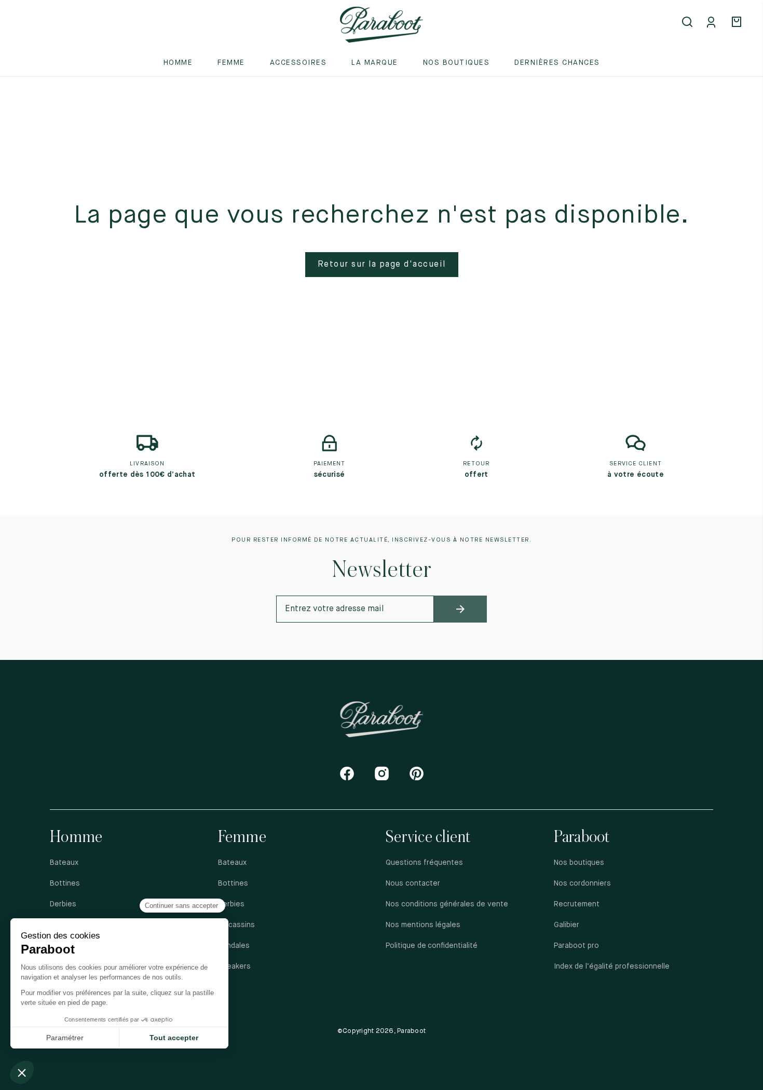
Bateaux (64, 862)
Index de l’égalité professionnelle (612, 966)
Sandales (234, 945)
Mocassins (236, 925)
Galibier (566, 925)
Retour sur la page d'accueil (382, 264)
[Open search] (688, 23)
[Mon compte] (713, 23)
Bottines (65, 883)
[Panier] (738, 23)
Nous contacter (413, 883)
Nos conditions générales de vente (447, 904)
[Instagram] (382, 773)
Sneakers (234, 966)
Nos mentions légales (423, 925)
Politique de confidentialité (432, 945)
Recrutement (577, 904)
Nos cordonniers (582, 883)
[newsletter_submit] (460, 609)
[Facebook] (347, 773)
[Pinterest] (417, 773)
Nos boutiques (456, 62)
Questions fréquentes (424, 862)
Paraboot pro (576, 945)
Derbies (63, 904)
